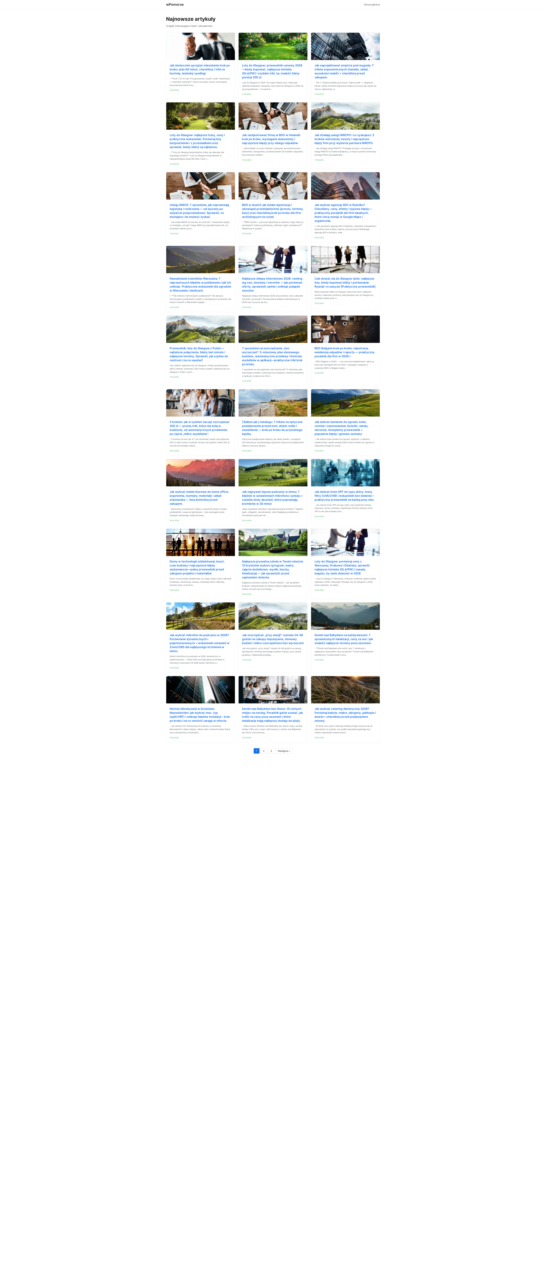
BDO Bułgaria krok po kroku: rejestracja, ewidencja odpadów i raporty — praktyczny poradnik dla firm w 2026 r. (345, 352)
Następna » (284, 750)
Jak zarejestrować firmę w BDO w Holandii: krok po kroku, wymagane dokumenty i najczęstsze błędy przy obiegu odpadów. (271, 139)
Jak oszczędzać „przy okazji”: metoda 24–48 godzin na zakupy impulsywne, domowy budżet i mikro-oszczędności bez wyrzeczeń (273, 639)
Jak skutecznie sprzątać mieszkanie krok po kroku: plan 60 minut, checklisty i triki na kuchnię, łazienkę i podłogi (200, 69)
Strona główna (372, 4)
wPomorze (175, 4)
